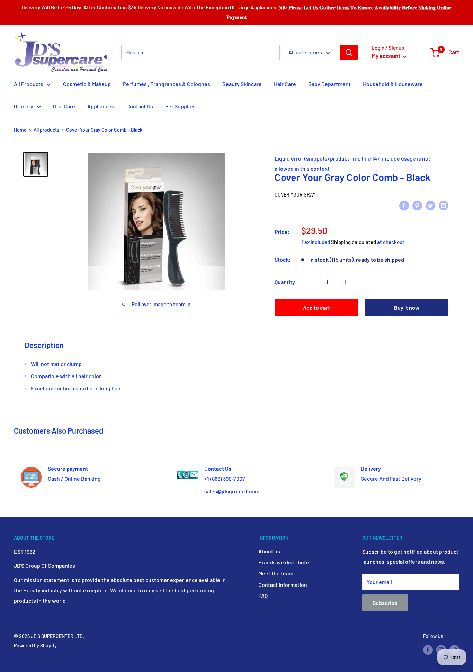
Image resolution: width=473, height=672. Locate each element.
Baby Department (329, 84)
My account (386, 55)
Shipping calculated (353, 242)
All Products (28, 84)
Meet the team (275, 573)
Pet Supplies (180, 106)
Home (20, 130)
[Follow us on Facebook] (428, 650)
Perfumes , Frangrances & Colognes (166, 84)
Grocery (23, 106)
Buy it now (406, 307)
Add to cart (316, 307)
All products (46, 130)
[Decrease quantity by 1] (309, 282)
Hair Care (285, 84)
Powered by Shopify (35, 645)
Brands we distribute (283, 562)
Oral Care (64, 106)
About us (269, 551)
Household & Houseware (393, 84)
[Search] (349, 52)
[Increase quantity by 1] (345, 282)
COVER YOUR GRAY (295, 195)
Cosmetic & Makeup (87, 84)
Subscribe (385, 602)
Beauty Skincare (242, 84)
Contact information (282, 584)
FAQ (263, 595)
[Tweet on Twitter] (430, 205)
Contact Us (139, 106)
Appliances (100, 106)
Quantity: (286, 282)
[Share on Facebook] (404, 205)
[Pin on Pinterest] (417, 205)
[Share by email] (443, 205)
